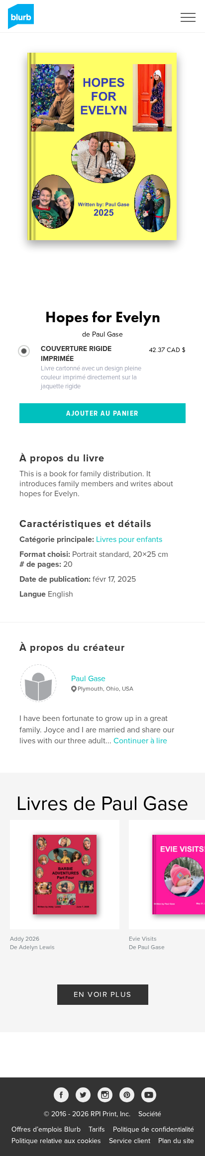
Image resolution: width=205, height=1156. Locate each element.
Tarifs (97, 1129)
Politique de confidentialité (153, 1129)
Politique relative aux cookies (56, 1141)
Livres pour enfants (129, 539)
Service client (129, 1141)
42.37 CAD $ (167, 349)
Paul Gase (88, 679)
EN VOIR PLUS (103, 994)
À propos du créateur (72, 648)
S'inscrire (147, 17)
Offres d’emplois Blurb (46, 1129)
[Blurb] (19, 20)
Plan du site (176, 1141)
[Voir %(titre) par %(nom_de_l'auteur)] (102, 146)
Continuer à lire (140, 741)
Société (149, 1114)
